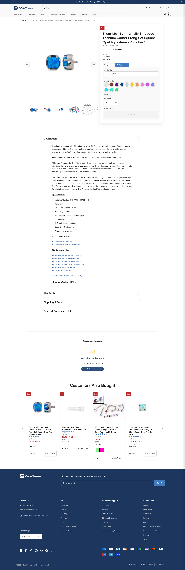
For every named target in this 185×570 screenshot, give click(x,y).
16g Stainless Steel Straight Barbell (63, 267)
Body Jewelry (66, 505)
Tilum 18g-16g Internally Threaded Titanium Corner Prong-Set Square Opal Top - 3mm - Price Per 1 (40, 431)
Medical (64, 518)
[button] (20, 14)
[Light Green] (97, 450)
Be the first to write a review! (92, 369)
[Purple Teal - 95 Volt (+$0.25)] (106, 90)
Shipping (105, 505)
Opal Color (108, 70)
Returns (105, 509)
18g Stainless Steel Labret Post (62, 242)
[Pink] (102, 450)
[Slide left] (27, 64)
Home (24, 20)
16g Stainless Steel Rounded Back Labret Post (67, 255)
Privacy (142, 564)
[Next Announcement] (181, 2)
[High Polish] (106, 84)
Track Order (106, 526)
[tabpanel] (131, 93)
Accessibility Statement (152, 526)
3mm (73, 227)
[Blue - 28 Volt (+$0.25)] (122, 84)
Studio (63, 522)
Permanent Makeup (68, 526)
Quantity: (107, 98)
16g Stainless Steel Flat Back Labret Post (65, 258)
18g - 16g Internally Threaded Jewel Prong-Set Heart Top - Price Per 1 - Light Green (107, 429)
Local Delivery (107, 513)
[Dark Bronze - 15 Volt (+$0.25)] (111, 84)
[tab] (109, 65)
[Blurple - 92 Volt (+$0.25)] (153, 84)
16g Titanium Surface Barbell (61, 270)
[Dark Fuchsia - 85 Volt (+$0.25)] (147, 84)
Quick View (50, 453)
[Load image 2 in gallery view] (47, 109)
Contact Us (147, 513)
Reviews (105, 522)
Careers (146, 518)
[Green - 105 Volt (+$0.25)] (117, 90)
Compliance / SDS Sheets (152, 531)
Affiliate (146, 522)
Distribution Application (111, 531)
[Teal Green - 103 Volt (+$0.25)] (111, 90)
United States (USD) (28, 536)
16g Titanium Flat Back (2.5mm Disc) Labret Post (68, 264)
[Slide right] (93, 64)
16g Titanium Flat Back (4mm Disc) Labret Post (67, 261)
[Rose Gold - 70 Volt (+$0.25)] (137, 84)
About (145, 505)
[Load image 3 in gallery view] (60, 109)
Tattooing (64, 509)
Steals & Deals (66, 531)
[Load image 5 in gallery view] (87, 109)
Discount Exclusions (109, 518)
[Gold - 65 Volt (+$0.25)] (132, 84)
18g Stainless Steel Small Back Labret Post (66, 245)
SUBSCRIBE (159, 483)
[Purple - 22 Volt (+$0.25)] (117, 84)
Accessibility (133, 564)
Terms (151, 564)
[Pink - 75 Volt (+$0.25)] (142, 84)
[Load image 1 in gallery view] (34, 109)
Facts (145, 539)
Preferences (160, 564)
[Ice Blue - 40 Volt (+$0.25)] (127, 84)
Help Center (147, 509)
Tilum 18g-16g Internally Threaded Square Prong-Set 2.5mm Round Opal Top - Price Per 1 (141, 431)
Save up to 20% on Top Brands (100, 2)
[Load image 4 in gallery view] (74, 109)
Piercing (64, 513)
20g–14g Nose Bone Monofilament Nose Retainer (74, 428)
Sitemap (146, 535)
